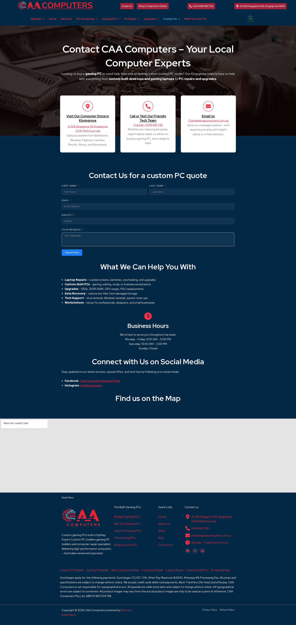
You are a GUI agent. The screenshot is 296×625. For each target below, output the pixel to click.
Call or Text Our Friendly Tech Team (148, 118)
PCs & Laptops (86, 18)
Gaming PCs (109, 18)
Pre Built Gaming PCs (127, 507)
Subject (67, 215)
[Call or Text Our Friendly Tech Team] (148, 106)
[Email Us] (208, 106)
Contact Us (170, 18)
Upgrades (150, 18)
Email (65, 200)
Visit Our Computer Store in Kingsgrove (87, 118)
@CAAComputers (91, 385)
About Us (66, 18)
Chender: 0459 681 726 (148, 125)
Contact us (191, 507)
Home (52, 18)
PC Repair (130, 18)
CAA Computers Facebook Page (100, 381)
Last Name (156, 186)
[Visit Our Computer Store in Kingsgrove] (87, 106)
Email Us (208, 116)
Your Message (71, 229)
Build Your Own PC (196, 18)
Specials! (36, 18)
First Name (69, 186)
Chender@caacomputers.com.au (208, 120)
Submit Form (72, 252)
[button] (38, 18)
